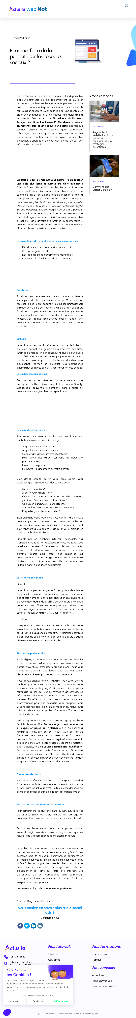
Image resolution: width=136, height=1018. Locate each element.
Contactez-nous (50, 917)
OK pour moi (61, 1001)
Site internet (55, 954)
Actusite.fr (76, 1013)
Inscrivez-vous (100, 954)
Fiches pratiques (102, 980)
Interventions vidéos (104, 986)
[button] (7, 1012)
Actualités (54, 959)
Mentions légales (90, 1013)
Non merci (14, 1001)
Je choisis (38, 1001)
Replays (96, 959)
